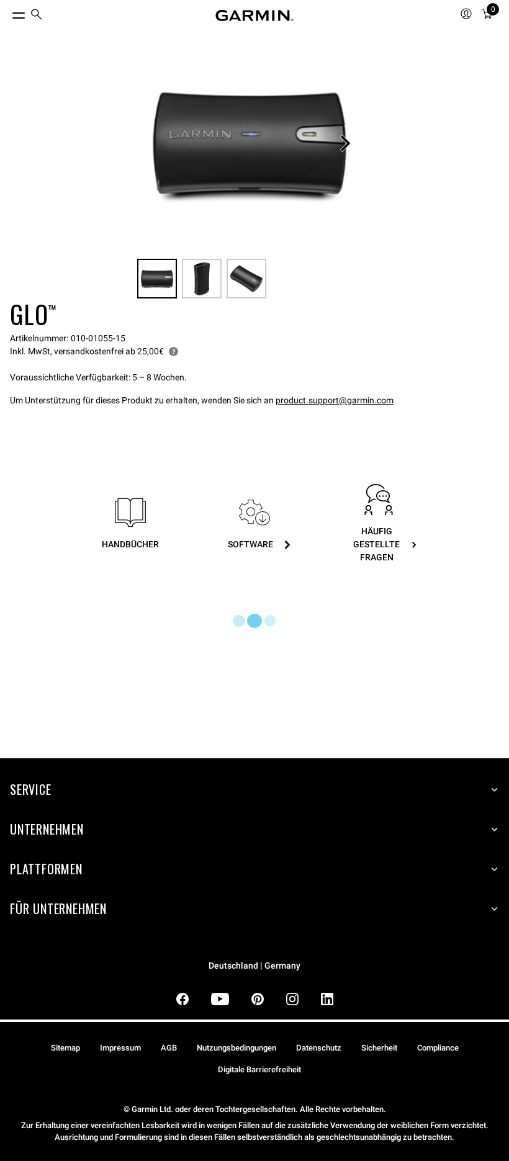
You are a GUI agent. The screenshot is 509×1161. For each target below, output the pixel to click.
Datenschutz (318, 1047)
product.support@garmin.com (335, 400)
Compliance (438, 1047)
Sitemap (65, 1047)
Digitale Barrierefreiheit (259, 1069)
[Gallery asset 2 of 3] (202, 278)
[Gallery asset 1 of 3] (249, 143)
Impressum (120, 1047)
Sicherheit (379, 1047)
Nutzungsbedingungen (236, 1047)
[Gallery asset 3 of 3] (246, 278)
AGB (169, 1047)
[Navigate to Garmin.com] (254, 15)
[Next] (345, 143)
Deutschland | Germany (254, 966)
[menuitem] (36, 16)
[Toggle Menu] (7, 12)
